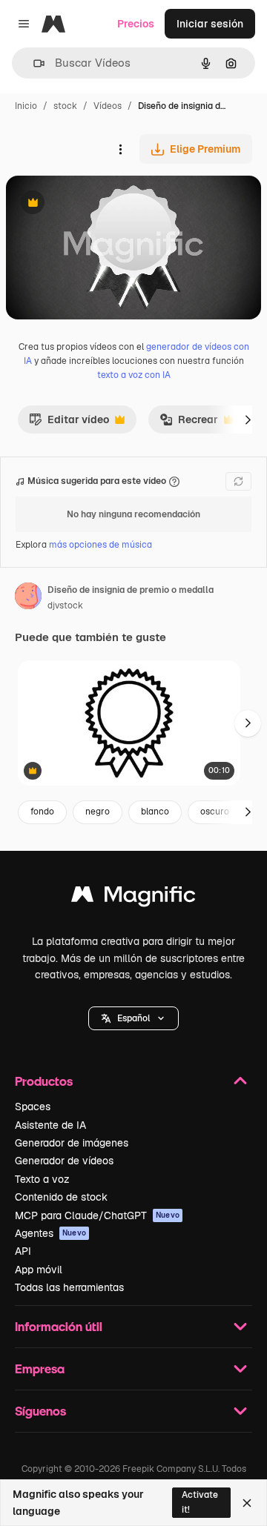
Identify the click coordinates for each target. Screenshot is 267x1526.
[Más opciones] (120, 149)
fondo (42, 811)
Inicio (26, 106)
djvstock (65, 605)
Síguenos (40, 1411)
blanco (155, 811)
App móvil (38, 1269)
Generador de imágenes (71, 1143)
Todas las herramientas (69, 1287)
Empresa (40, 1368)
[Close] (247, 1503)
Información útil (58, 1326)
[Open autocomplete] (33, 63)
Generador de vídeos (64, 1160)
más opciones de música (100, 545)
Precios (135, 23)
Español (133, 1018)
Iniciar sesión (210, 23)
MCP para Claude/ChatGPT (97, 1215)
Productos (44, 1081)
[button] (133, 1018)
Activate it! (200, 1502)
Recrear (188, 423)
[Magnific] (133, 897)
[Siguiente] (247, 419)
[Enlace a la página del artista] (28, 598)
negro (97, 811)
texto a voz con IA (134, 375)
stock (65, 106)
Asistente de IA (50, 1125)
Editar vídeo (69, 423)
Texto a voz (42, 1179)
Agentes (50, 1233)
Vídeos (107, 106)
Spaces (32, 1106)
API (23, 1251)
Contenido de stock (61, 1197)
